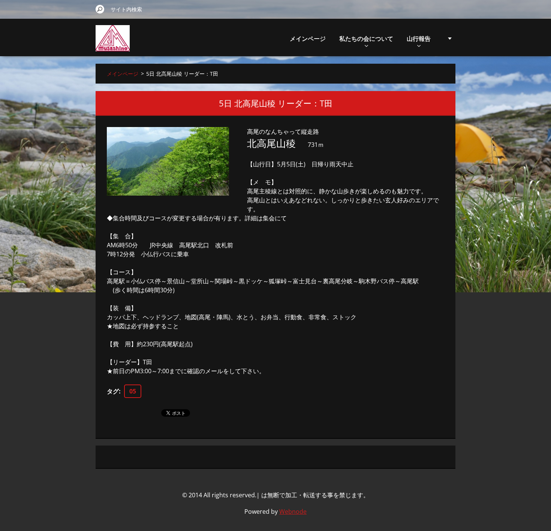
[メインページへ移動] (113, 42)
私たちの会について (366, 38)
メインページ (308, 38)
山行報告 (419, 38)
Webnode (293, 511)
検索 (100, 9)
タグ (113, 391)
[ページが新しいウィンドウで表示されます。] (168, 161)
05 (132, 391)
